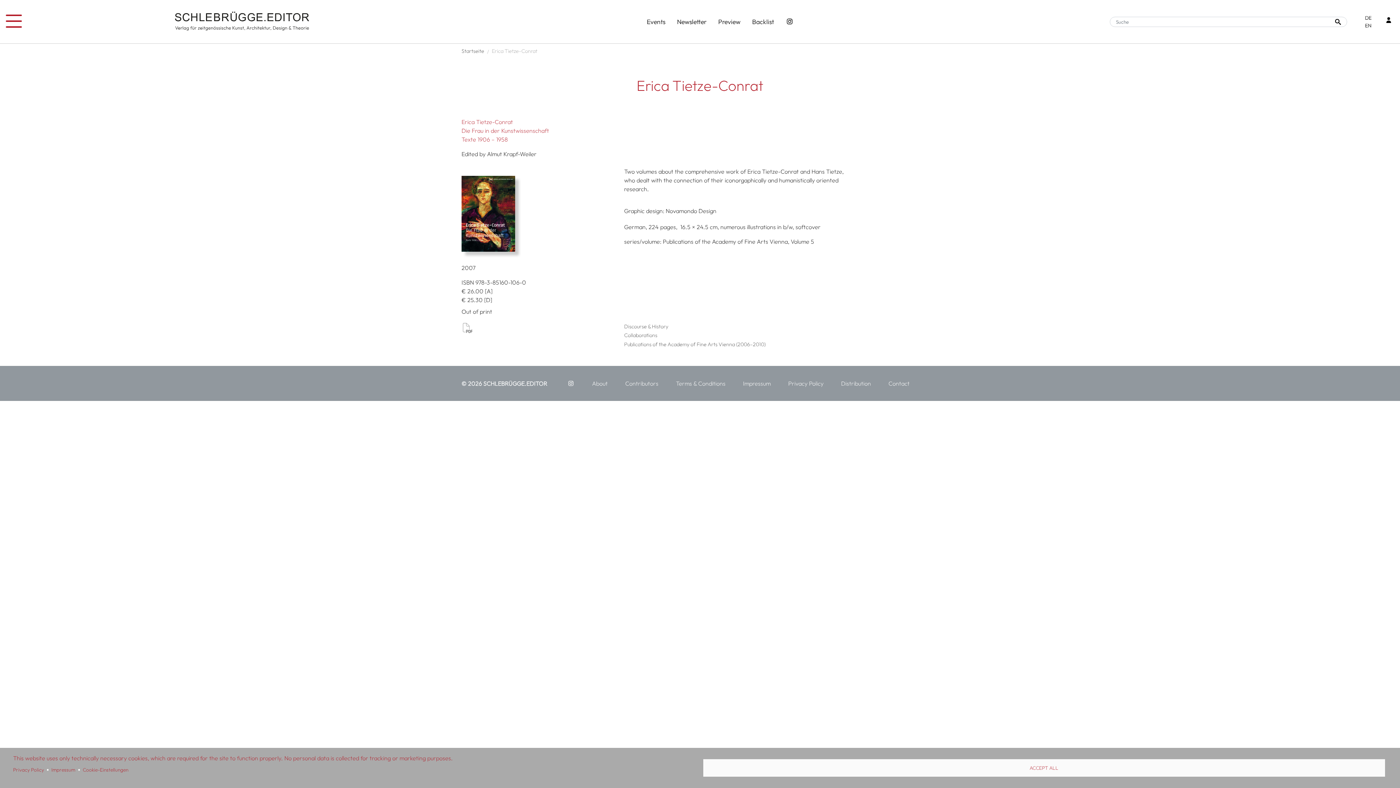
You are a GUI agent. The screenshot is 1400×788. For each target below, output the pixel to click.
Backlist (763, 22)
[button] (540, 214)
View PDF (467, 327)
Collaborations (640, 335)
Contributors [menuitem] (641, 383)
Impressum (63, 769)
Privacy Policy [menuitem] (806, 383)
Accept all (1044, 768)
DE (1368, 18)
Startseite (473, 51)
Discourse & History (646, 326)
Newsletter (692, 22)
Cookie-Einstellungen (105, 769)
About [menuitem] (600, 383)
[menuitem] (571, 383)
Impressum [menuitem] (757, 383)
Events (656, 22)
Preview (729, 22)
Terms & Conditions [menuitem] (701, 383)
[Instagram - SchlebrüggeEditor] (790, 22)
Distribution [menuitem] (856, 383)
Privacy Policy (28, 769)
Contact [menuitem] (899, 383)
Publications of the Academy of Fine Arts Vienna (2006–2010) (695, 344)
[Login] (1388, 21)
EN (1368, 25)
